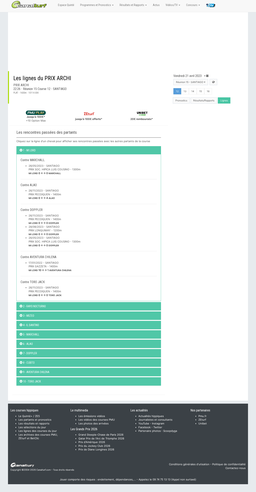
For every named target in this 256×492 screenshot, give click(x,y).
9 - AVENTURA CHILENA (35, 372)
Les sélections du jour (32, 427)
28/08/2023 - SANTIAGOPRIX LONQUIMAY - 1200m (45, 230)
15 (200, 91)
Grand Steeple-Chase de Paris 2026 (100, 434)
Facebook (144, 427)
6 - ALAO (27, 343)
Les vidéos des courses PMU (96, 419)
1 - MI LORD (29, 150)
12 (177, 91)
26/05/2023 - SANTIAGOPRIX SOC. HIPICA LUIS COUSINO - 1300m (54, 169)
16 (208, 91)
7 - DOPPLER (29, 353)
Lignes (224, 100)
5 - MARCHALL (30, 334)
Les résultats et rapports (33, 423)
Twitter (157, 427)
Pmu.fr (202, 416)
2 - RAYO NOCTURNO (34, 306)
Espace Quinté (66, 5)
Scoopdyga (170, 430)
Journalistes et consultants (155, 419)
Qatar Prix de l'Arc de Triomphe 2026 (101, 438)
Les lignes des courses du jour (37, 430)
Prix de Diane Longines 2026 (96, 449)
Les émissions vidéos (91, 416)
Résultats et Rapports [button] (132, 5)
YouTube (143, 423)
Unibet (202, 423)
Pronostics (181, 100)
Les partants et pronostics (34, 419)
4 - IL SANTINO (30, 325)
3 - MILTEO (28, 315)
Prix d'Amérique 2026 (91, 442)
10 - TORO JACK (31, 381)
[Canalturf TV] (210, 6)
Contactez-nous (235, 468)
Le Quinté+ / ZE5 (29, 416)
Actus (156, 5)
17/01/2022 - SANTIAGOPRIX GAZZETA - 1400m (50, 266)
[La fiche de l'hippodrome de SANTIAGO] (213, 82)
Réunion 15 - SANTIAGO (190, 82)
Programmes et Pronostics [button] (96, 5)
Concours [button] (192, 5)
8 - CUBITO (28, 362)
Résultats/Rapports (203, 100)
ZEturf (202, 419)
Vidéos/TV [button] (172, 5)
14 (192, 91)
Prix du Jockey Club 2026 (94, 445)
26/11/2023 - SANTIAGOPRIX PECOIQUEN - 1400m (45, 194)
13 (185, 91)
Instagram (158, 423)
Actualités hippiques (151, 416)
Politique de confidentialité (229, 464)
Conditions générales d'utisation (189, 464)
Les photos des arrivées (93, 423)
